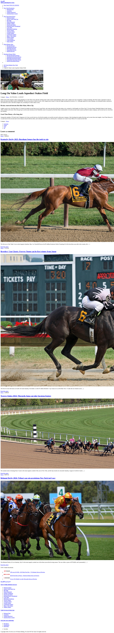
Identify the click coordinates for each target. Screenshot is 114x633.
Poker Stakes (10, 41)
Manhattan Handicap (12, 29)
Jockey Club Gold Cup (12, 19)
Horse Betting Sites (8, 44)
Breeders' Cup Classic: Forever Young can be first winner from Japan (28, 251)
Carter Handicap (11, 40)
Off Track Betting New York (11, 65)
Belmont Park (10, 9)
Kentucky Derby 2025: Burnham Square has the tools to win (24, 139)
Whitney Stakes (11, 23)
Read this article (4, 246)
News (5, 66)
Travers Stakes (10, 30)
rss (4, 128)
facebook (6, 124)
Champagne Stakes (11, 34)
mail (5, 126)
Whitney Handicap (8, 593)
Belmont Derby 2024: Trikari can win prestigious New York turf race (28, 478)
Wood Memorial (11, 22)
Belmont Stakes (11, 18)
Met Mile (9, 20)
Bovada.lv (6, 623)
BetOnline (6, 626)
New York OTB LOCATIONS (11, 5)
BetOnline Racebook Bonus (14, 58)
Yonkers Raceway (11, 12)
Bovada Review (11, 45)
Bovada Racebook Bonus (13, 55)
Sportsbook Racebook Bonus (14, 57)
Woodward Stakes (11, 24)
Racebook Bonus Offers (10, 54)
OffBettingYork (7, 2)
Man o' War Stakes (11, 36)
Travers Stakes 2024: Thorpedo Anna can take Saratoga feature (26, 396)
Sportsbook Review (12, 47)
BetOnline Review (11, 48)
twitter (5, 125)
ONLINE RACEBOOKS (7, 620)
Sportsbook (6, 625)
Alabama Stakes (11, 31)
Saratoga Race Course (12, 13)
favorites (6, 629)
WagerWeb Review (11, 50)
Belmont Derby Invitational (13, 26)
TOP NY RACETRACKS (7, 610)
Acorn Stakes (10, 38)
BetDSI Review (11, 51)
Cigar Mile (9, 27)
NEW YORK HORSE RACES (9, 584)
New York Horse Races (9, 16)
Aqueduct (9, 11)
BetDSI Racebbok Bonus (13, 61)
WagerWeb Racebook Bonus (14, 59)
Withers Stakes (10, 37)
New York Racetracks (9, 8)
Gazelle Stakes (10, 33)
